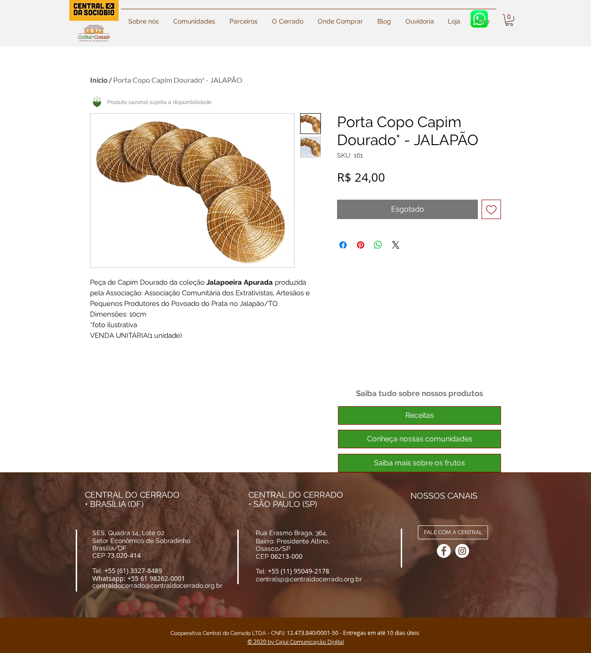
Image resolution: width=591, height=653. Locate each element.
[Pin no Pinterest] (360, 244)
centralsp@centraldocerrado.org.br (309, 579)
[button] (384, 17)
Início (99, 79)
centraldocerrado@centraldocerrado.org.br (157, 585)
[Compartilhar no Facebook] (343, 244)
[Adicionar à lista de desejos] (491, 209)
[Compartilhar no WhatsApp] (378, 244)
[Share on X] (395, 244)
